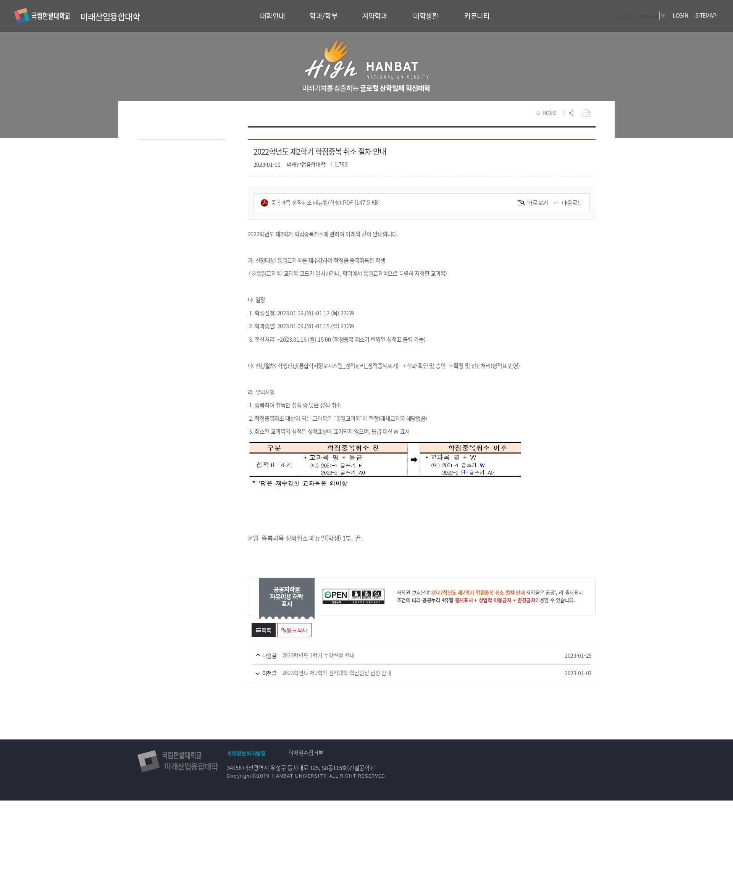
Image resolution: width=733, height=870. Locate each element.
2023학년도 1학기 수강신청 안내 (410, 655)
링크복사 (296, 630)
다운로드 (572, 203)
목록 (266, 630)
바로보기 (537, 203)
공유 (572, 113)
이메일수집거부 (306, 752)
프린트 (587, 113)
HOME (549, 113)
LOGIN (680, 15)
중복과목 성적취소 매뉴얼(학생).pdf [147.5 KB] (325, 202)
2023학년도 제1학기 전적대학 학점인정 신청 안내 (410, 673)
